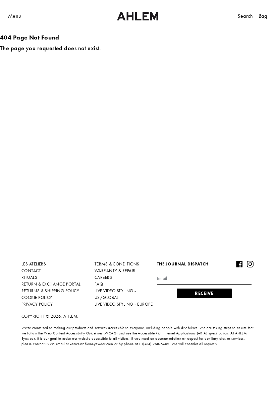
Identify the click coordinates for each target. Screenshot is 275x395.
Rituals (29, 277)
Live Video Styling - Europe (124, 304)
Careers (103, 277)
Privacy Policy (37, 304)
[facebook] (239, 264)
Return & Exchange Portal (51, 284)
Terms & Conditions (117, 264)
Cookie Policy (36, 297)
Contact (31, 270)
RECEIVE (204, 293)
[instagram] (250, 264)
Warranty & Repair (115, 270)
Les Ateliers (33, 264)
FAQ (99, 284)
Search (245, 15)
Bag (263, 15)
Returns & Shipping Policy (50, 291)
